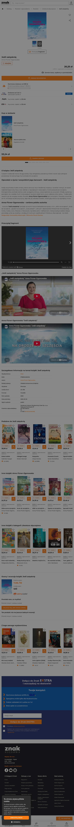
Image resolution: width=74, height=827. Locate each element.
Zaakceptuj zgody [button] (16, 817)
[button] (16, 822)
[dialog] (16, 810)
